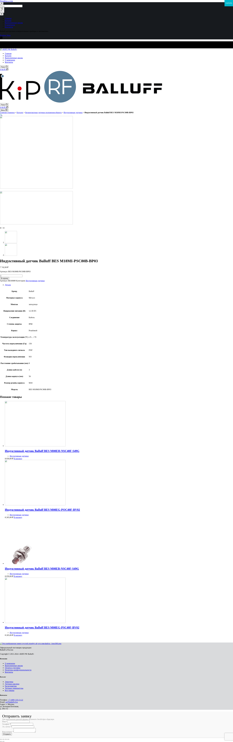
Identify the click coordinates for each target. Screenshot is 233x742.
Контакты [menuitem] (9, 27)
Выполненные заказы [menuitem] (14, 23)
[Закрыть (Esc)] (1, 739)
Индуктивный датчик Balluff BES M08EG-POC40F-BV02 (42, 509)
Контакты (9, 672)
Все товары (9, 690)
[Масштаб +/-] (8, 739)
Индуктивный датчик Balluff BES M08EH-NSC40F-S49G (42, 450)
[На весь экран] (6, 739)
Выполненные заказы (14, 666)
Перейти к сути (6, 1)
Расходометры (11, 686)
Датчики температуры (14, 688)
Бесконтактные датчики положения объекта (43, 112)
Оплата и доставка (12, 668)
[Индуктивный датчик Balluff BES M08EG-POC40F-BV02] (35, 505)
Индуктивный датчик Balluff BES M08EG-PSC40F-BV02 (42, 627)
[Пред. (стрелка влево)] (1, 741)
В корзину (4, 278)
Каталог (20, 112)
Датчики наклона (12, 684)
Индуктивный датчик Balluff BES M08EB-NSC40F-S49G (42, 568)
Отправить (7, 734)
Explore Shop (5, 35)
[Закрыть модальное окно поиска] (1, 3)
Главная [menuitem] (8, 18)
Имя (4, 722)
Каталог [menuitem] (8, 21)
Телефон (6, 724)
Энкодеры (9, 682)
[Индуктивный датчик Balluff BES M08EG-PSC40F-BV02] (35, 622)
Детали (8, 285)
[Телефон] (1, 38)
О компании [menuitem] (10, 25)
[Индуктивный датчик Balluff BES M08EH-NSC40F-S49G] (35, 446)
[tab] (119, 285)
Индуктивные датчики (73, 112)
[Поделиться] (3, 739)
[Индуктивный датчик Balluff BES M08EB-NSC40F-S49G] (35, 563)
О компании (10, 663)
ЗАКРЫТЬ (228, 3)
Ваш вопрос (8, 732)
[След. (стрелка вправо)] (3, 741)
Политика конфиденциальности (18, 670)
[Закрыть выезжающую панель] (1, 14)
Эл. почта (7, 727)
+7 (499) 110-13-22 (15, 700)
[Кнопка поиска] (2, 10)
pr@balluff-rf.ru (11, 702)
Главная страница (7, 112)
